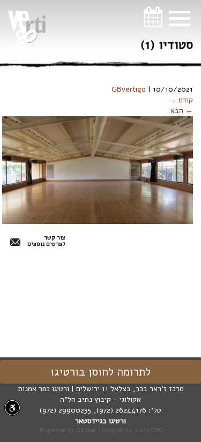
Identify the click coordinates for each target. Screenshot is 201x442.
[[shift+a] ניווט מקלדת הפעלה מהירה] (12, 408)
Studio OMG (149, 429)
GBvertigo (128, 89)
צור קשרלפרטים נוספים (46, 241)
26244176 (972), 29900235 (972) (93, 410)
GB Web (86, 429)
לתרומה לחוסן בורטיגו (100, 371)
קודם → (181, 100)
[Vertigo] (27, 30)
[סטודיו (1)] (97, 169)
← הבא (181, 111)
